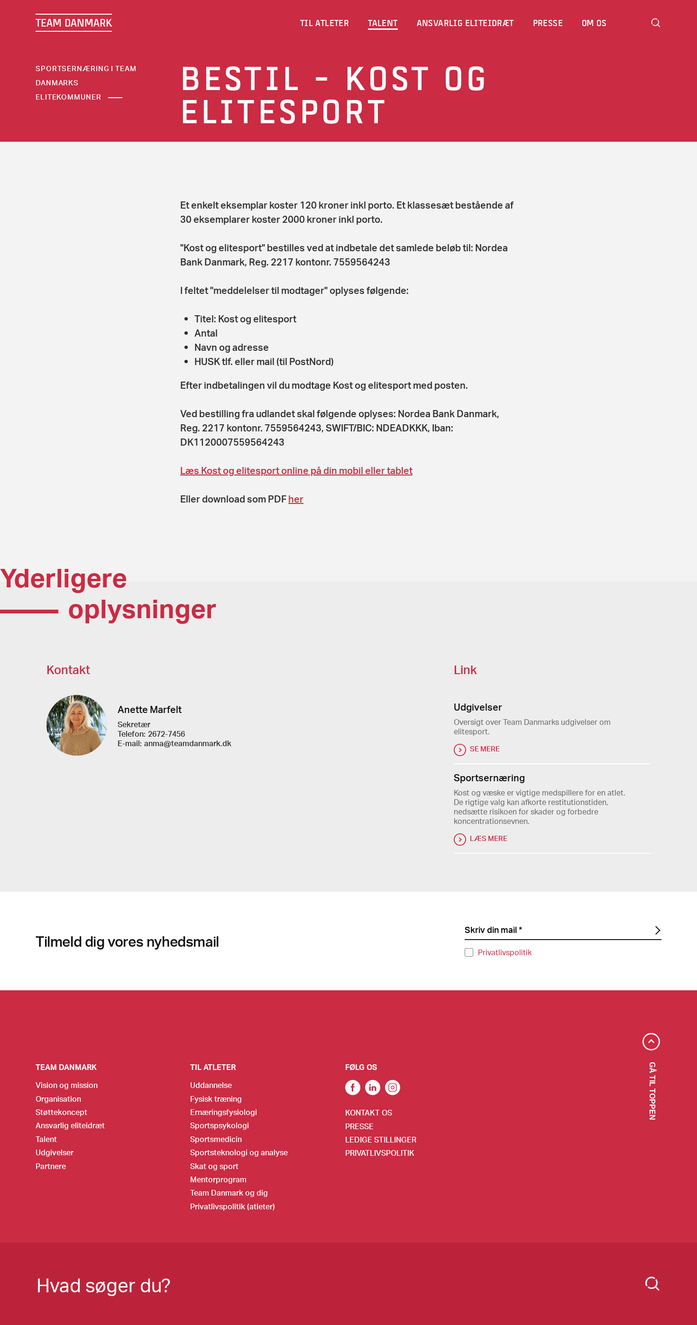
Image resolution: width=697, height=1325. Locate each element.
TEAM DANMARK (74, 23)
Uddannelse (211, 1085)
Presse (359, 1126)
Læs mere (488, 838)
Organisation (58, 1099)
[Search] (652, 1284)
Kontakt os (368, 1112)
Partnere (51, 1166)
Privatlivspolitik (505, 952)
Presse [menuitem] (548, 22)
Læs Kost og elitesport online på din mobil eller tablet (296, 470)
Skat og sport (214, 1166)
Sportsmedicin (216, 1139)
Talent (46, 1139)
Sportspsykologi (219, 1125)
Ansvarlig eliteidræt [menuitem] (465, 22)
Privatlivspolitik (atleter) (232, 1206)
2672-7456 (166, 734)
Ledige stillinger (380, 1139)
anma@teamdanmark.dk (187, 743)
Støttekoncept (61, 1112)
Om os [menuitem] (594, 22)
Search (655, 22)
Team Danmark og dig (229, 1192)
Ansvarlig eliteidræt (70, 1125)
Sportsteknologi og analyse (239, 1152)
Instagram (392, 1087)
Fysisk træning (216, 1099)
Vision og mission (67, 1085)
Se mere (485, 748)
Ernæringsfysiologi (223, 1112)
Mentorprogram (218, 1179)
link (352, 1087)
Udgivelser (54, 1152)
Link (372, 1087)
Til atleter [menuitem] (324, 22)
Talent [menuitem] (382, 22)
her (295, 499)
